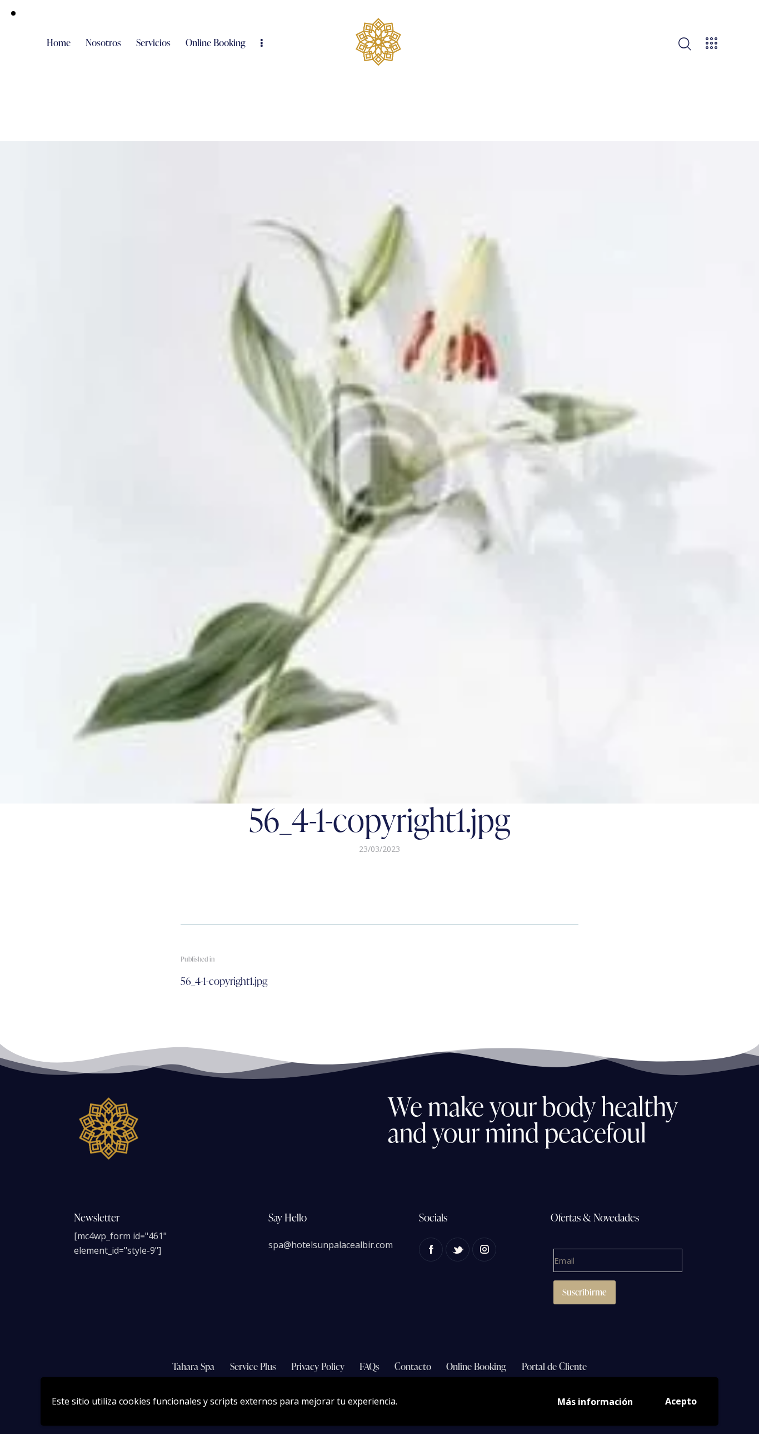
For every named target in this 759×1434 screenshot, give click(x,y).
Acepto (681, 1401)
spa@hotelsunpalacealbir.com (330, 1245)
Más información (595, 1402)
